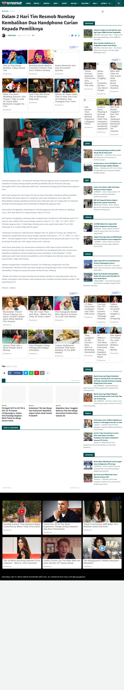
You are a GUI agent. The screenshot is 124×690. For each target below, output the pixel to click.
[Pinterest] (36, 373)
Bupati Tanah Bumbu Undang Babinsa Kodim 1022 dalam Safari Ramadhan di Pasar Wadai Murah (106, 276)
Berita (12, 11)
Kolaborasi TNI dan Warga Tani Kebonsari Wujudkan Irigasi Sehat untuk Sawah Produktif (40, 412)
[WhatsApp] (79, 35)
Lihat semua (75, 380)
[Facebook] (72, 35)
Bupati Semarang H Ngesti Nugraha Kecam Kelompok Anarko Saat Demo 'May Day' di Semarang (108, 396)
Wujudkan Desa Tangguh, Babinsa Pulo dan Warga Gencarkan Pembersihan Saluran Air (67, 412)
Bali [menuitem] (95, 3)
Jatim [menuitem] (64, 3)
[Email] (42, 373)
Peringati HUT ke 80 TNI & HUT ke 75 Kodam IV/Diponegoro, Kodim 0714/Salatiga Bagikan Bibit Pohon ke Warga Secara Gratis (13, 414)
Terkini (14, 366)
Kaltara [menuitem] (85, 3)
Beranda (5, 11)
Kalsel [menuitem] (74, 3)
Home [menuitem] (28, 3)
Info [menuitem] (55, 3)
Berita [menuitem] (46, 3)
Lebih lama (74, 488)
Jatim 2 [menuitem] (104, 3)
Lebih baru (7, 488)
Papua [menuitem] (36, 3)
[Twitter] (76, 35)
